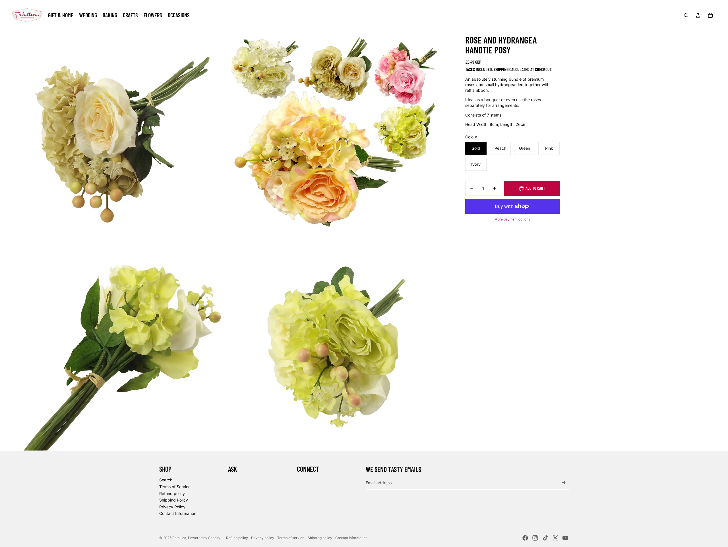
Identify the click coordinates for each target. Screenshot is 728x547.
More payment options (512, 219)
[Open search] (686, 15)
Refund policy (172, 493)
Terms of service (290, 538)
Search (165, 479)
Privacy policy (262, 538)
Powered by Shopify (204, 538)
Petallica (179, 538)
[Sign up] (564, 483)
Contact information (351, 538)
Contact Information (177, 513)
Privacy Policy (172, 506)
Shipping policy (320, 538)
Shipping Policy (173, 500)
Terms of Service (175, 486)
